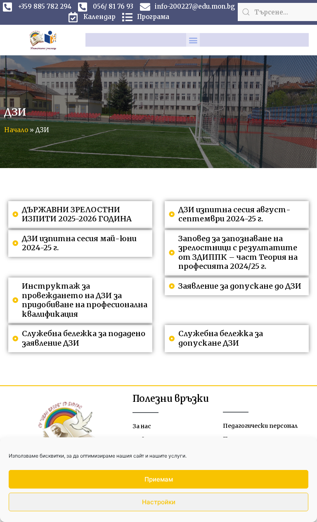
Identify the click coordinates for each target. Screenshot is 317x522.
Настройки (158, 502)
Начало (16, 130)
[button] (193, 40)
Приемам (158, 479)
